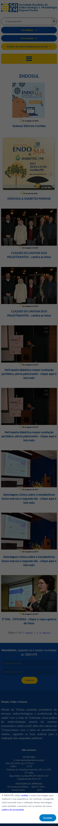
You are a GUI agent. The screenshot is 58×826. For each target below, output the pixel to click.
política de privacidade (13, 809)
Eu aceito (48, 817)
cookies (24, 795)
